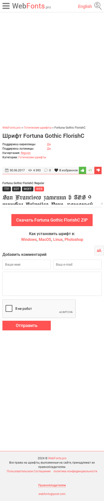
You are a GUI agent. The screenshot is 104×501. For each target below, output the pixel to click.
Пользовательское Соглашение (29, 471)
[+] (82, 170)
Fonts (31, 6)
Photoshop (74, 239)
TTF (6, 189)
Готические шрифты (32, 157)
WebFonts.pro (57, 458)
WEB (39, 189)
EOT (16, 189)
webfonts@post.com (52, 494)
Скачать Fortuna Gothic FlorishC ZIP (52, 220)
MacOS (45, 239)
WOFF (28, 189)
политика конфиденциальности (75, 471)
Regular (26, 153)
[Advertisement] (52, 69)
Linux (58, 239)
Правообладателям (52, 485)
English (85, 6)
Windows (29, 239)
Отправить (26, 325)
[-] (98, 170)
